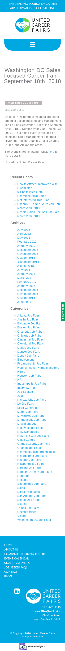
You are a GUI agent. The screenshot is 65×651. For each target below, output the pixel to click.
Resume (22, 479)
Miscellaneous (26, 423)
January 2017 (26, 285)
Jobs (20, 395)
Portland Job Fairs (29, 467)
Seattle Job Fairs (28, 499)
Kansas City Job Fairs (31, 399)
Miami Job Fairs (27, 411)
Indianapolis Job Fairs (31, 383)
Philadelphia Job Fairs (32, 455)
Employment (25, 359)
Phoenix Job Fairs (29, 459)
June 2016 (24, 301)
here (52, 151)
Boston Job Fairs (28, 327)
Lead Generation (28, 407)
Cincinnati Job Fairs (30, 339)
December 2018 (27, 249)
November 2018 (27, 253)
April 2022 (24, 233)
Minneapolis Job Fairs (31, 419)
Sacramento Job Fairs (31, 483)
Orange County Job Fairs (33, 443)
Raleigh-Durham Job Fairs (34, 471)
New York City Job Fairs (33, 435)
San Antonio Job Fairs (31, 495)
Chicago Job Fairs (29, 335)
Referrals (23, 475)
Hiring (21, 371)
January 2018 (26, 273)
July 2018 (23, 269)
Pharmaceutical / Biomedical (36, 451)
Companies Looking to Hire (25, 554)
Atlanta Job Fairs (28, 315)
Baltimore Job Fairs (30, 323)
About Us (11, 549)
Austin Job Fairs (28, 319)
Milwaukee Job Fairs (31, 415)
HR (19, 379)
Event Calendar (16, 558)
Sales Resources (28, 491)
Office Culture (26, 439)
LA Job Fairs (25, 403)
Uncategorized (27, 511)
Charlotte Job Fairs (29, 331)
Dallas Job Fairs (28, 347)
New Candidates (28, 431)
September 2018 (28, 261)
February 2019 (27, 241)
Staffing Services (17, 563)
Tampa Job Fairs (28, 507)
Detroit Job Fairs (28, 355)
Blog (8, 576)
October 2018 (26, 257)
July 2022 (23, 229)
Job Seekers (25, 391)
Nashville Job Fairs (30, 427)
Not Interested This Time (33, 200)
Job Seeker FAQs (16, 567)
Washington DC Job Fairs (34, 519)
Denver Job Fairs (28, 351)
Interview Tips (26, 387)
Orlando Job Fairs (29, 447)
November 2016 (27, 293)
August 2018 (25, 265)
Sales (21, 487)
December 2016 (27, 289)
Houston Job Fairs (29, 375)
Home (8, 545)
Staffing (22, 503)
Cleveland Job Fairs (30, 343)
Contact (11, 572)
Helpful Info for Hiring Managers (38, 367)
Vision (21, 515)
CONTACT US (62, 311)
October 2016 (26, 297)
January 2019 (26, 245)
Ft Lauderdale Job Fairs (33, 363)
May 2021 (23, 237)
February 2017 (27, 281)
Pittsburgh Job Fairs (30, 463)
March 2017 (25, 277)
